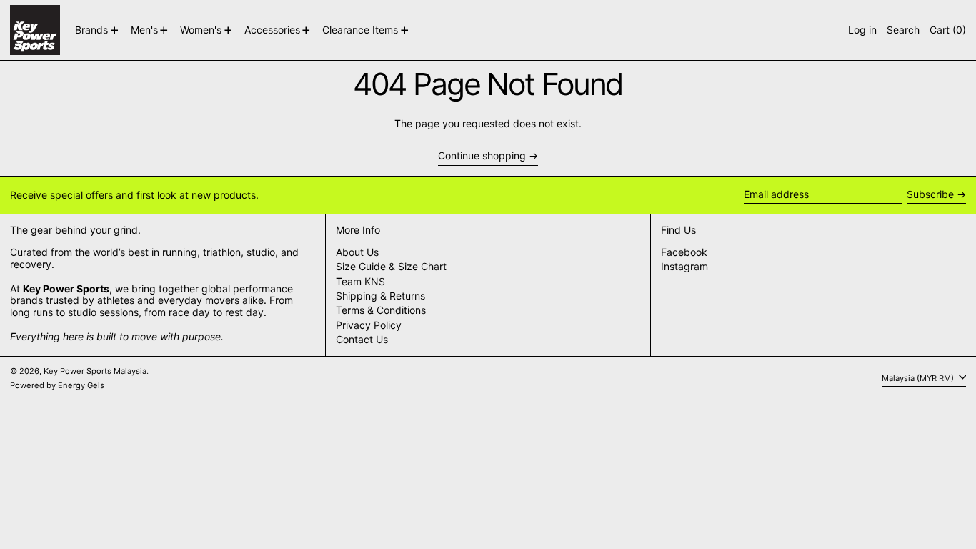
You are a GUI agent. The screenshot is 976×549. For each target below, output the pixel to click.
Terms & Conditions (381, 310)
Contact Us (362, 339)
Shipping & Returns (380, 296)
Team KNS (360, 281)
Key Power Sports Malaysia (95, 371)
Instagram (684, 266)
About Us (357, 252)
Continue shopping (482, 156)
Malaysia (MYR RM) (919, 378)
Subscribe (930, 194)
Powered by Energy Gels (57, 385)
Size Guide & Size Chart (391, 266)
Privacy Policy (369, 325)
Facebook (684, 252)
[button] (903, 30)
